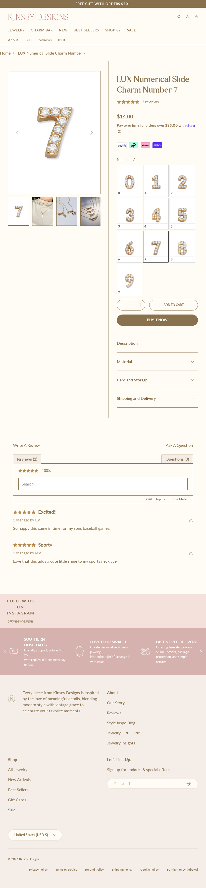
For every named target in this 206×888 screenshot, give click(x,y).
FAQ (28, 40)
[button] (196, 17)
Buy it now (157, 320)
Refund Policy (94, 869)
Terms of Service (66, 869)
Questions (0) (177, 459)
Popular (161, 499)
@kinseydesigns (20, 620)
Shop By (113, 30)
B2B (61, 40)
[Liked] (191, 520)
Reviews (45, 40)
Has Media (180, 499)
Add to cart (174, 305)
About (13, 40)
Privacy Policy (38, 869)
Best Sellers (86, 30)
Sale (131, 30)
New (63, 30)
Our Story (116, 702)
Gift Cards (17, 799)
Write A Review (26, 445)
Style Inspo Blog (121, 722)
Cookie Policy (149, 869)
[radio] (129, 181)
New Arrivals (19, 779)
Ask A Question (179, 445)
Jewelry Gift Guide (123, 732)
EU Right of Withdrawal (182, 869)
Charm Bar (42, 30)
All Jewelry (17, 769)
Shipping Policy (122, 869)
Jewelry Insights (121, 742)
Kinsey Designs (29, 859)
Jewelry (16, 30)
